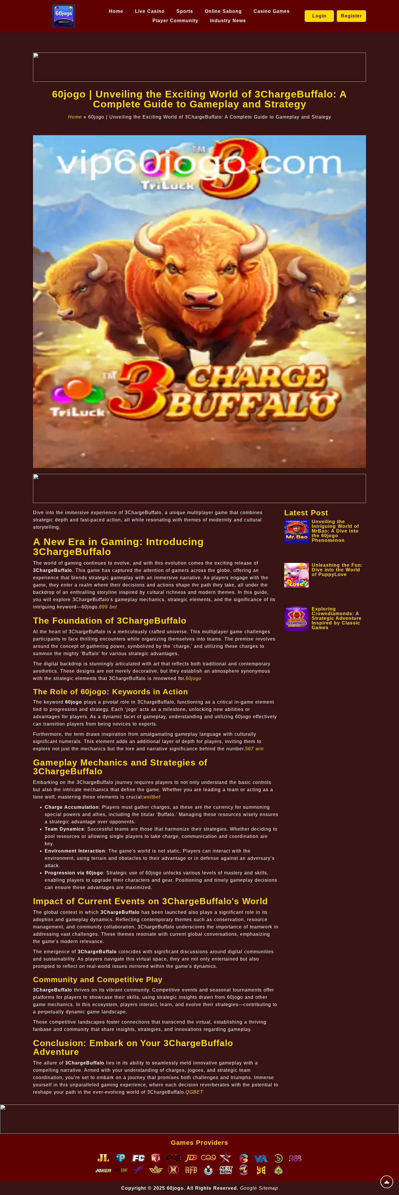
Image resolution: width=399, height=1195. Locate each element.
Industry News (228, 20)
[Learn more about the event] (199, 67)
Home (116, 11)
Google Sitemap (259, 1188)
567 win (254, 748)
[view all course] (386, 1181)
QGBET (194, 1092)
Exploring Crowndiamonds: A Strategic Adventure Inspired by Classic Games (337, 618)
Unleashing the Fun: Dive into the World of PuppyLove (337, 570)
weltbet (151, 796)
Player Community (175, 20)
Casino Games (272, 11)
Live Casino (150, 11)
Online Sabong (223, 11)
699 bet (108, 606)
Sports (184, 11)
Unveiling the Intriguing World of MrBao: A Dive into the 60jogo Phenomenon (335, 531)
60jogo (193, 678)
